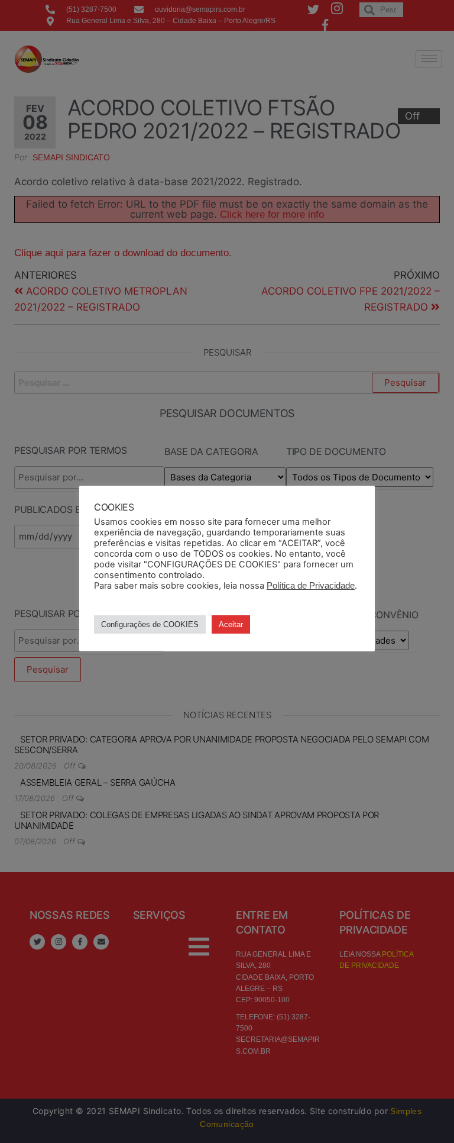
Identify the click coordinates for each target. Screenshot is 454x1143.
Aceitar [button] (231, 624)
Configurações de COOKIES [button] (150, 624)
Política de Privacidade (311, 585)
